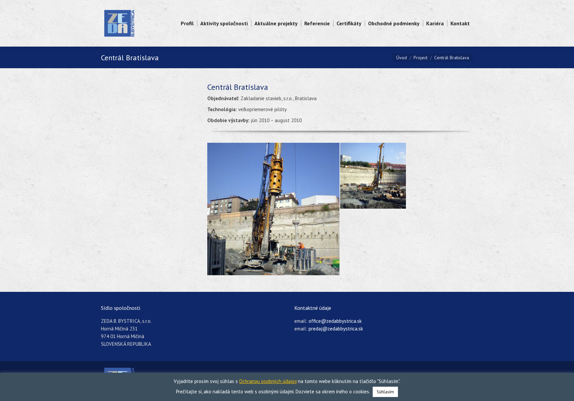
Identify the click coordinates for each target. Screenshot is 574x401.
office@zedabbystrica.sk (335, 321)
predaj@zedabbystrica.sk (336, 328)
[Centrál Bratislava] (273, 209)
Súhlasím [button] (385, 392)
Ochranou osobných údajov (268, 381)
